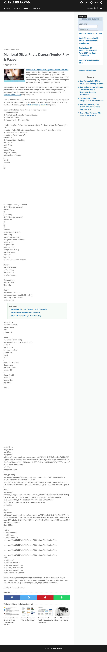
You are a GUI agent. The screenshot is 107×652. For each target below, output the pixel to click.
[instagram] (91, 2)
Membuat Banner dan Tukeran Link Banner (25, 313)
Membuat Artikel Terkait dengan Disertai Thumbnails (29, 309)
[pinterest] (45, 597)
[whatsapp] (62, 597)
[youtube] (96, 2)
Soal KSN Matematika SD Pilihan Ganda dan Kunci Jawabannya (88, 40)
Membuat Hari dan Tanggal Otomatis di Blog (26, 316)
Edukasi (26, 8)
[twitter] (86, 2)
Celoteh (36, 8)
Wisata (17, 8)
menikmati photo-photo (12, 95)
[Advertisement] (37, 30)
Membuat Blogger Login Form (90, 33)
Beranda (7, 8)
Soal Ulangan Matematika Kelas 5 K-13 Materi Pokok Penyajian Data (90, 106)
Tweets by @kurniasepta (87, 70)
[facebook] (81, 2)
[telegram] (101, 2)
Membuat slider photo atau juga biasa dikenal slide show (47, 70)
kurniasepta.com (17, 2)
